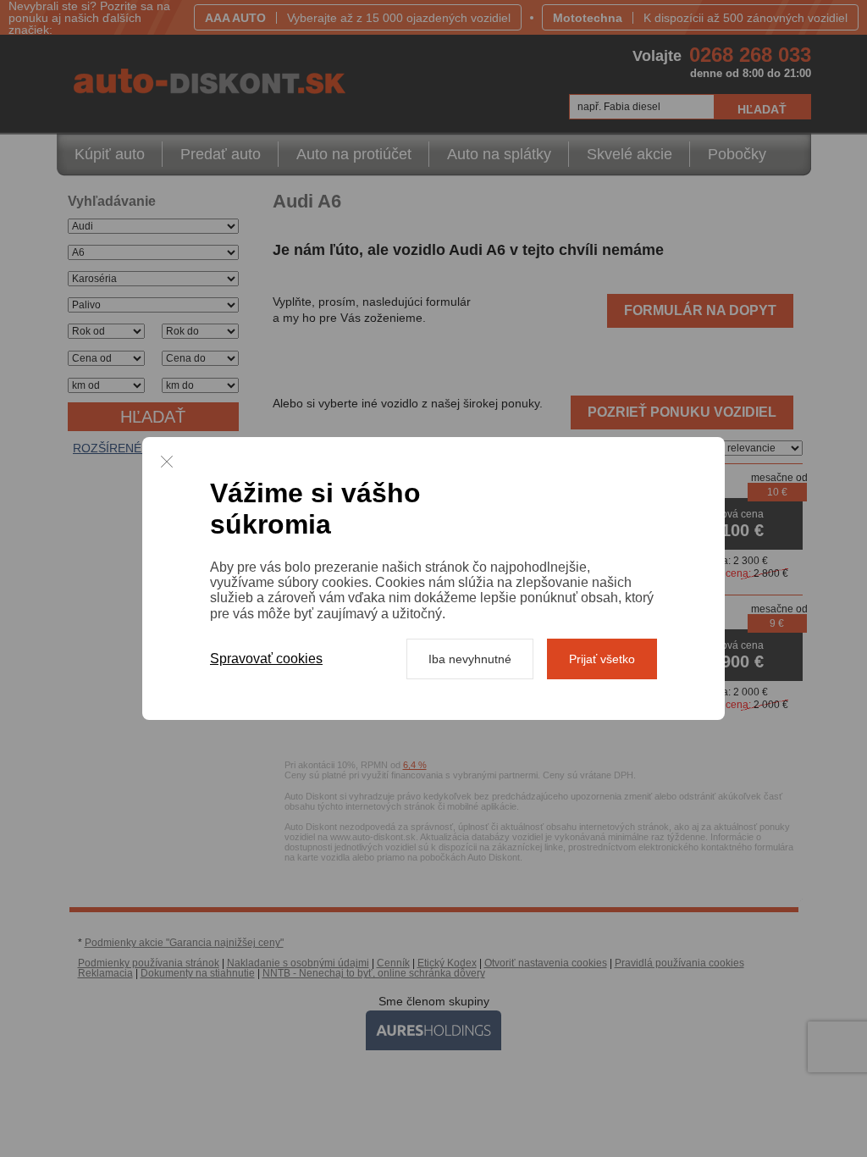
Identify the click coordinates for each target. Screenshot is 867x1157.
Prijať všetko (602, 659)
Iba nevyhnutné (469, 659)
